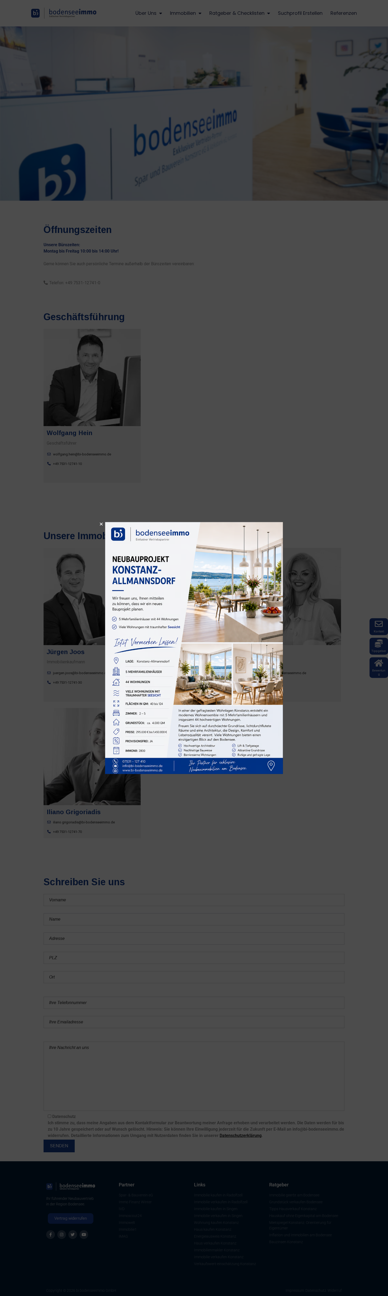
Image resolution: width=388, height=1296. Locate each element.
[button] (101, 524)
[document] (194, 648)
